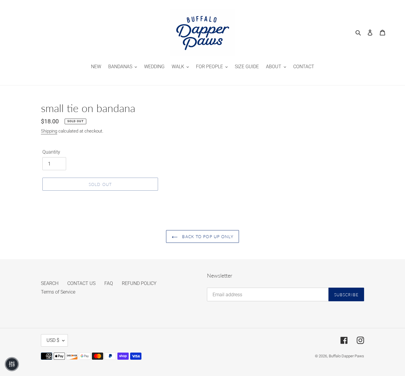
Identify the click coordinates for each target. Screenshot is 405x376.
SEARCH (49, 283)
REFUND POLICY (139, 283)
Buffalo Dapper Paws (346, 356)
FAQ (108, 283)
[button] (12, 364)
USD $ (53, 340)
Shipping (49, 131)
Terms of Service (58, 292)
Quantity (51, 152)
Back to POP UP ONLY (207, 236)
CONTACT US (81, 283)
